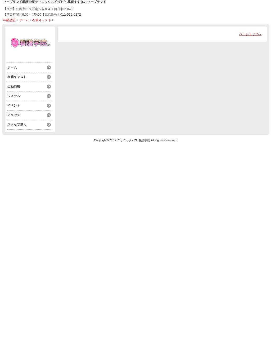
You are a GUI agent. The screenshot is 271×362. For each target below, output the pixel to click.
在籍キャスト (41, 20)
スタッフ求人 (16, 124)
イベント (13, 105)
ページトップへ (250, 34)
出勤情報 (13, 86)
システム (13, 96)
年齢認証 (9, 20)
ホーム (24, 20)
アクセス (13, 115)
